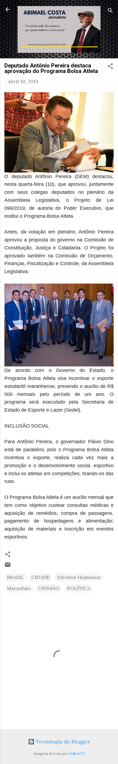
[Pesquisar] (110, 11)
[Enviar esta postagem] (7, 566)
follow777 (77, 753)
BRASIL (15, 577)
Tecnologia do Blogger (62, 741)
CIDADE (40, 577)
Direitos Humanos (78, 577)
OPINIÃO (49, 588)
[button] (110, 67)
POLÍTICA (78, 588)
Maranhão (19, 588)
